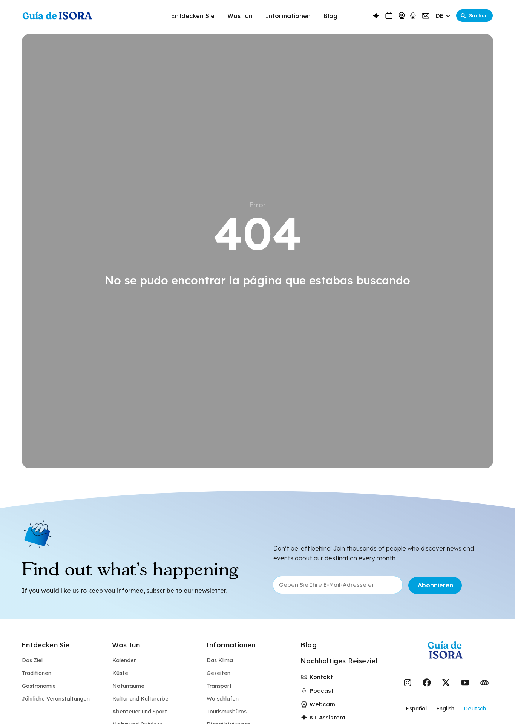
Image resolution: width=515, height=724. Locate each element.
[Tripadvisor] (484, 682)
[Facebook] (426, 682)
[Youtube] (465, 682)
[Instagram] (407, 682)
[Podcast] (413, 16)
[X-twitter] (446, 682)
